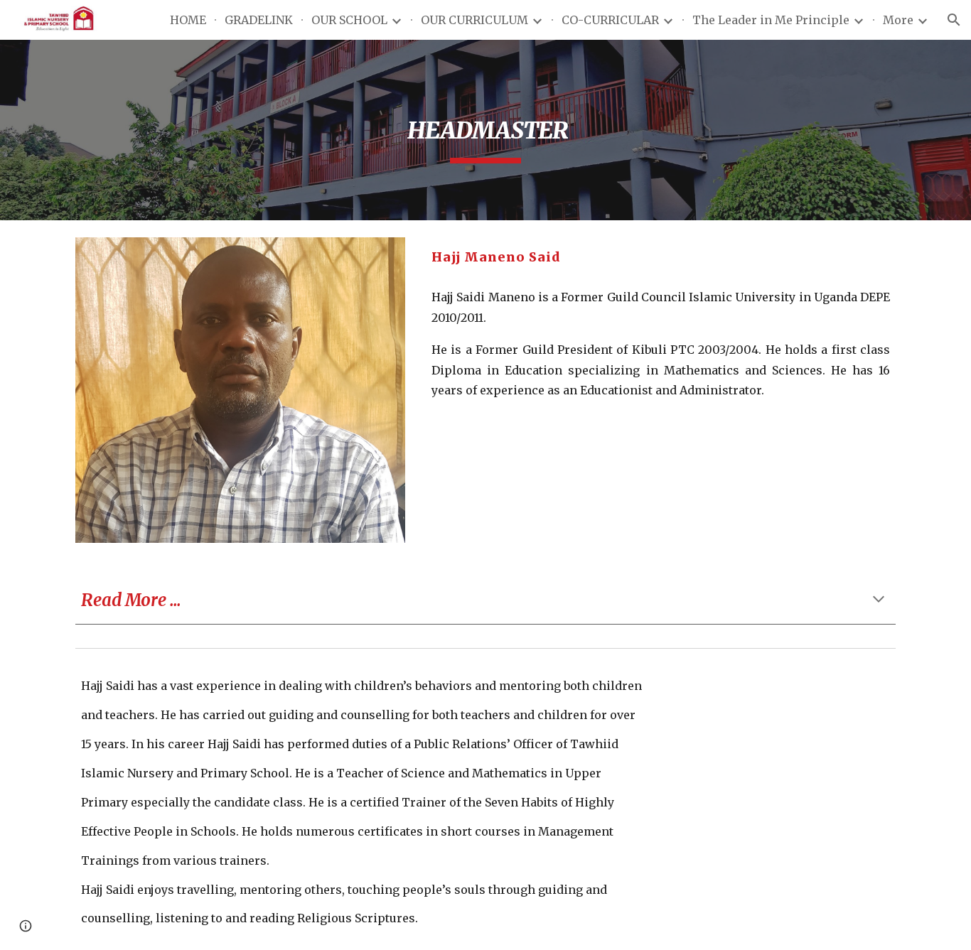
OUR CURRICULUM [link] (474, 20)
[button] (954, 20)
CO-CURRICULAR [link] (610, 20)
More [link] (898, 20)
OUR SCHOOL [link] (349, 20)
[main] (485, 130)
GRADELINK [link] (259, 20)
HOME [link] (188, 20)
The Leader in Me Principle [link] (770, 20)
